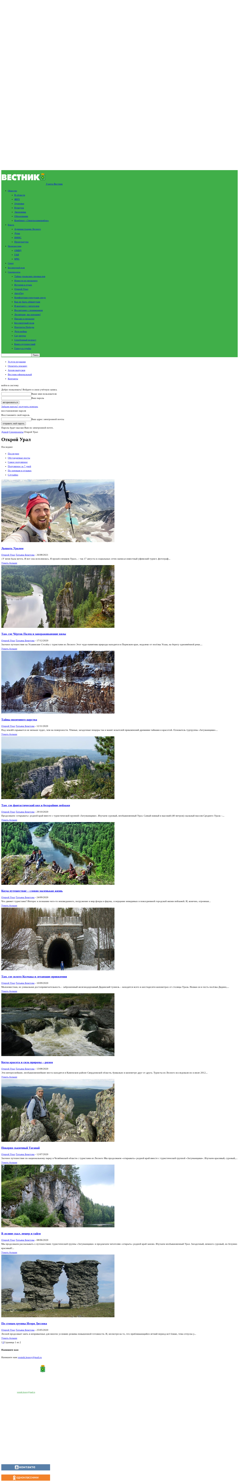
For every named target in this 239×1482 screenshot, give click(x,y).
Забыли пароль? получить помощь (19, 406)
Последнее (13, 453)
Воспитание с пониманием (28, 310)
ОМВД (17, 250)
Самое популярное (18, 462)
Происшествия (14, 246)
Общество (12, 191)
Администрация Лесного (27, 229)
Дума (17, 233)
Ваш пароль (37, 398)
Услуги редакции (17, 361)
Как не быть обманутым (27, 301)
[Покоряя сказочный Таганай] (57, 1141)
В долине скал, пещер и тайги (21, 1233)
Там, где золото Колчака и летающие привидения (34, 976)
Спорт (11, 263)
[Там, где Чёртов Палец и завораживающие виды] (57, 627)
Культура (19, 207)
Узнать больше (9, 563)
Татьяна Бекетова (25, 555)
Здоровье (19, 203)
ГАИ (16, 254)
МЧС (17, 259)
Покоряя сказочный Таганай (20, 1147)
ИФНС (17, 237)
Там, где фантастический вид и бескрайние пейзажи (35, 805)
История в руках (23, 285)
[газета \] (119, 1369)
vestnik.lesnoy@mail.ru (30, 1357)
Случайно (13, 475)
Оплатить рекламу (17, 366)
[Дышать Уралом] (57, 541)
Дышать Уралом (12, 548)
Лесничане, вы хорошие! (27, 314)
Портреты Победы (24, 327)
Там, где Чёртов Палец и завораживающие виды (33, 633)
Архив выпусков (16, 370)
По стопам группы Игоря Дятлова (24, 1323)
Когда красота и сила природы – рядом (27, 1062)
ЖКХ (17, 199)
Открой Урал (21, 289)
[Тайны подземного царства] (57, 712)
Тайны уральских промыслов (29, 276)
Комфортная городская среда (30, 297)
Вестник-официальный (20, 374)
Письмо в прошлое (24, 318)
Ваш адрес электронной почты (47, 419)
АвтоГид (19, 293)
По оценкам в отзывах (20, 470)
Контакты (13, 378)
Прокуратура (21, 242)
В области (19, 195)
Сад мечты (20, 335)
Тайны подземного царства (19, 719)
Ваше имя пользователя (44, 394)
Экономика (20, 212)
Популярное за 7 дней (19, 466)
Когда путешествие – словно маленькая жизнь (32, 890)
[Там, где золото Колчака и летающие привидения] (57, 969)
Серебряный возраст (25, 340)
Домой (4, 432)
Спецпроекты (14, 272)
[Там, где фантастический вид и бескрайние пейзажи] (57, 798)
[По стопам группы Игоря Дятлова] (57, 1316)
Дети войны (20, 331)
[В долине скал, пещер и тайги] (57, 1226)
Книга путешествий (24, 344)
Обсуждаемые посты (19, 458)
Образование (21, 216)
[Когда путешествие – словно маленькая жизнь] (57, 884)
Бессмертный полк (16, 267)
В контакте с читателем (26, 306)
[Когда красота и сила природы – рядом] (57, 1055)
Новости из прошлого (26, 280)
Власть (11, 225)
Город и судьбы (22, 348)
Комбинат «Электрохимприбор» (31, 220)
